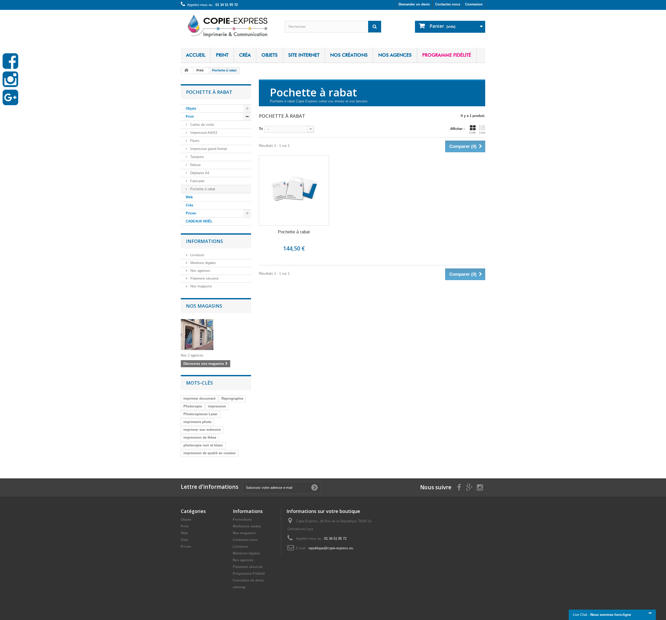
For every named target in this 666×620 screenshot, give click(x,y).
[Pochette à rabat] (293, 190)
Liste (482, 132)
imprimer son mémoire (202, 430)
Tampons (196, 157)
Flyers (194, 141)
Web (189, 197)
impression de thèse (199, 437)
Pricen (191, 213)
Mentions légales (202, 263)
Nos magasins (200, 286)
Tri (261, 129)
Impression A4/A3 (203, 133)
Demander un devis (414, 4)
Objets (269, 55)
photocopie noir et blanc (203, 445)
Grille (472, 132)
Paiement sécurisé (204, 278)
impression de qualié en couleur (209, 453)
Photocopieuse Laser (200, 414)
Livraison (196, 255)
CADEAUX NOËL (199, 221)
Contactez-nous (447, 4)
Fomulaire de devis (248, 580)
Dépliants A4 (199, 173)
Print (222, 55)
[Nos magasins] (216, 334)
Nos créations (349, 55)
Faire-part (196, 181)
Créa (245, 55)
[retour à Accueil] (186, 70)
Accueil (195, 55)
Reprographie (232, 398)
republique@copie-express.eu (331, 548)
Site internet (303, 55)
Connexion (474, 4)
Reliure (195, 165)
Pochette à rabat (202, 189)
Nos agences (395, 55)
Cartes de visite (201, 125)
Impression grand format (208, 149)
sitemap (239, 587)
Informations (204, 241)
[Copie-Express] (229, 25)
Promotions (242, 520)
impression (217, 406)
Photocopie (192, 406)
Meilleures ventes (247, 526)
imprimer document (199, 398)
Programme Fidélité (446, 55)
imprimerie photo (197, 422)
